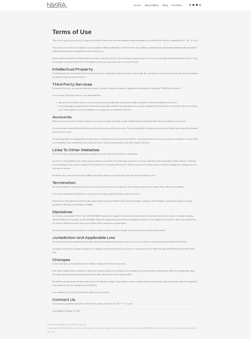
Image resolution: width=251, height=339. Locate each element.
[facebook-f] (190, 5)
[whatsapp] (200, 5)
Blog (165, 5)
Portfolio (177, 5)
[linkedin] (197, 5)
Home (137, 5)
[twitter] (193, 5)
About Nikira (152, 5)
